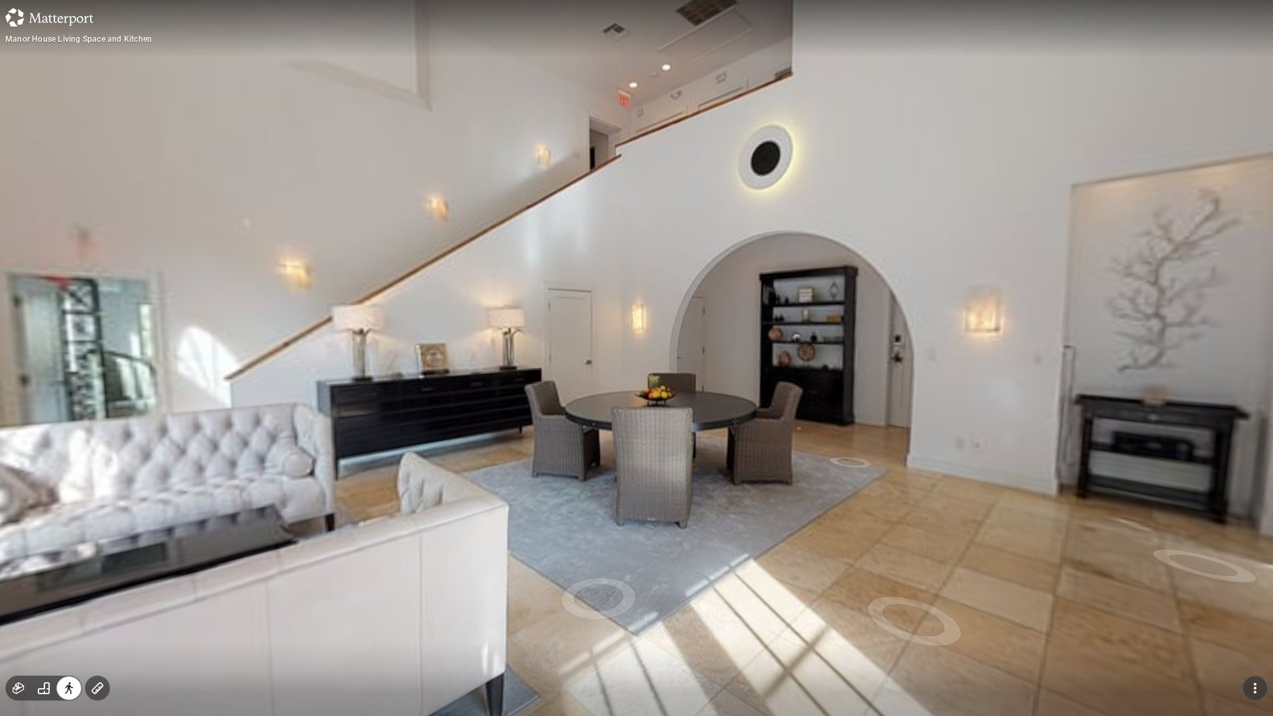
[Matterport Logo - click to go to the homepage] (49, 17)
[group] (43, 688)
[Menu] (1255, 688)
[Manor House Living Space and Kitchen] (636, 358)
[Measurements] (97, 688)
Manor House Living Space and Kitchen (78, 39)
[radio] (18, 688)
